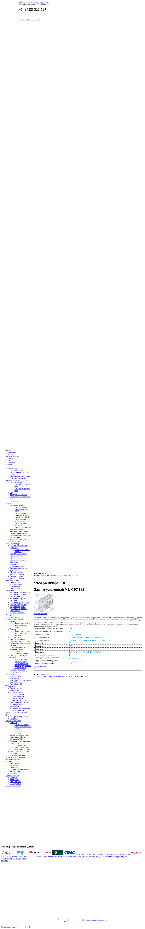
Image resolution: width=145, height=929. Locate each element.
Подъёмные (14, 582)
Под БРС (13, 682)
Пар (11, 493)
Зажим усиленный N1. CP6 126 (48, 677)
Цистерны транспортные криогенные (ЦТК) (19, 736)
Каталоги (9, 454)
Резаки (12, 621)
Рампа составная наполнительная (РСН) (20, 509)
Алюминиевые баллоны (20, 732)
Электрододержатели (22, 666)
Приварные (14, 767)
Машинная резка (16, 649)
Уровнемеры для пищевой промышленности (20, 709)
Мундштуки (14, 637)
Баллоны (13, 723)
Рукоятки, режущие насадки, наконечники (18, 671)
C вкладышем (15, 784)
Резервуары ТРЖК (17, 739)
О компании (10, 450)
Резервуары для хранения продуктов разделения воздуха (22, 747)
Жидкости (14, 501)
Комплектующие (21, 653)
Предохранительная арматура (16, 480)
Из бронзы (14, 719)
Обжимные (14, 763)
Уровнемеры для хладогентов (16, 705)
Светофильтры (20, 668)
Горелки (13, 629)
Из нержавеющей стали (19, 717)
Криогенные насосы (13, 786)
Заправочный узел (12, 759)
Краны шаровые (16, 556)
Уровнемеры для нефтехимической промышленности (17, 694)
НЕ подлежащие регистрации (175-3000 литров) (19, 472)
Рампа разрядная (16, 529)
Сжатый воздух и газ (18, 482)
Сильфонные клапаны (18, 554)
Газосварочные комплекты (20, 643)
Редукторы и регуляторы (19, 641)
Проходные (14, 617)
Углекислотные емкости (19, 755)
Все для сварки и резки (14, 619)
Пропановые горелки (22, 631)
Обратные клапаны (12, 580)
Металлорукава (11, 674)
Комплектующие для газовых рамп (18, 541)
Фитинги (9, 761)
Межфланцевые (16, 584)
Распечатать (41, 666)
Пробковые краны (17, 558)
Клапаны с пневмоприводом (16, 565)
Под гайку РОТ (16, 684)
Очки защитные (20, 662)
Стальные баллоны (21, 725)
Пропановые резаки (22, 623)
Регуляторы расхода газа (19, 603)
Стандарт (13, 778)
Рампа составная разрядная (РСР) (20, 520)
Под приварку (15, 676)
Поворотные (15, 588)
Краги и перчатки (21, 664)
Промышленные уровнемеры (16, 689)
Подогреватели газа (17, 613)
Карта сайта (10, 462)
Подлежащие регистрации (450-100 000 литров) (20, 477)
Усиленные (14, 780)
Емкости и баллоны (13, 721)
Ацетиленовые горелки (20, 634)
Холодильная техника (18, 495)
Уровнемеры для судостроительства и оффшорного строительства (20, 700)
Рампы (8, 503)
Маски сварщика (21, 660)
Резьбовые (14, 765)
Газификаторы (11, 468)
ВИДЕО (8, 464)
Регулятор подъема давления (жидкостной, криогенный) (19, 609)
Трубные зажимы (12, 776)
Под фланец (14, 678)
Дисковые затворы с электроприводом (18, 577)
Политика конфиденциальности (94, 920)
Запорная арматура (12, 544)
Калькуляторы (10, 452)
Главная (37, 575)
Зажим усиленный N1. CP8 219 (74, 677)
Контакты (9, 458)
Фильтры (8, 615)
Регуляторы (9, 590)
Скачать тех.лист (40, 614)
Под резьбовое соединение (20, 680)
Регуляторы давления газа (20, 592)
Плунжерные (15, 586)
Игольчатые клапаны (18, 560)
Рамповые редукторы (18, 605)
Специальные (15, 782)
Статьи (8, 460)
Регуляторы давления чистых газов (18, 595)
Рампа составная (16, 505)
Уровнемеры (10, 686)
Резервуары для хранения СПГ (17, 757)
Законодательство (12, 456)
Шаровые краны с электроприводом (17, 573)
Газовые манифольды (18, 533)
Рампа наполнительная (19, 531)
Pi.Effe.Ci (74, 575)
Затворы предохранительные (17, 646)
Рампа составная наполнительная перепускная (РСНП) (22, 515)
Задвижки (14, 562)
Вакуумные (14, 774)
